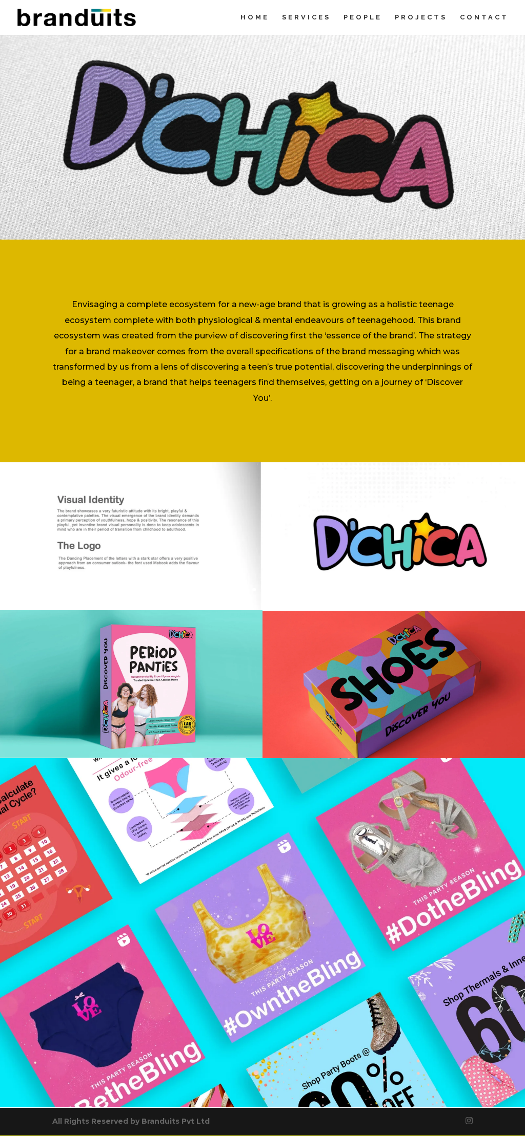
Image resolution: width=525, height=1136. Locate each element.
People (363, 17)
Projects (421, 17)
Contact (484, 17)
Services (306, 17)
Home (254, 17)
